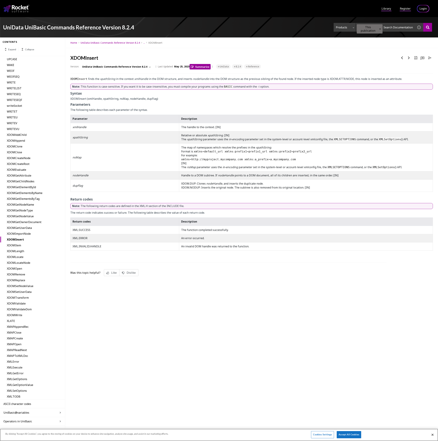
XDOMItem (14, 245)
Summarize (202, 66)
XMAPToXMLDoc (17, 356)
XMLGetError (15, 373)
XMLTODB (13, 396)
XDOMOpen (14, 268)
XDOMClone (14, 146)
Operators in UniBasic (17, 421)
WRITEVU (13, 129)
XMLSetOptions (17, 391)
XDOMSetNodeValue (20, 286)
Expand (12, 49)
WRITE (11, 82)
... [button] (144, 42)
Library (386, 8)
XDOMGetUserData (19, 228)
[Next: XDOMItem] (408, 57)
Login (423, 8)
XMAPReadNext (17, 350)
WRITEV (12, 123)
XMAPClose (14, 332)
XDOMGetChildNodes (20, 181)
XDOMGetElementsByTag (23, 199)
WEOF (10, 71)
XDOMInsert (15, 239)
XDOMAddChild (17, 135)
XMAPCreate (15, 338)
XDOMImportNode (19, 234)
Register (405, 8)
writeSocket (14, 106)
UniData (224, 66)
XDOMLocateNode (18, 263)
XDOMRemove (16, 274)
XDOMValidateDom (19, 309)
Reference (253, 66)
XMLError (13, 362)
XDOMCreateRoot (18, 164)
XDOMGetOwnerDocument (24, 222)
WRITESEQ (14, 94)
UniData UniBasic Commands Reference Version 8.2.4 (110, 42)
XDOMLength (15, 251)
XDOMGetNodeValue (20, 216)
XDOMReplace (16, 280)
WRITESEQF (14, 100)
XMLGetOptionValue (20, 385)
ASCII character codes (17, 404)
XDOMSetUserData (19, 292)
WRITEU (12, 117)
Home (73, 42)
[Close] (432, 434)
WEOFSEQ (13, 77)
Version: (74, 66)
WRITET (12, 111)
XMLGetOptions (17, 379)
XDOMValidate (16, 303)
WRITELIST (14, 88)
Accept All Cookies (349, 434)
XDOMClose (14, 152)
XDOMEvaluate (16, 170)
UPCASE (12, 59)
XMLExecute (14, 367)
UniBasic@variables (16, 412)
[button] (380, 29)
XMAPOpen (14, 344)
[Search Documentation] (427, 27)
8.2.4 (238, 66)
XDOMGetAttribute (19, 175)
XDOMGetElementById (21, 187)
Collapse (29, 49)
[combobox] (385, 27)
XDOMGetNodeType (20, 210)
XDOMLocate (15, 257)
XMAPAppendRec (18, 327)
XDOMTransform (18, 298)
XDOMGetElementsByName (24, 193)
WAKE (10, 65)
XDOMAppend (16, 140)
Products (341, 27)
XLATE (11, 321)
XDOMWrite (14, 315)
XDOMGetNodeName (20, 204)
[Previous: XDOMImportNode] (402, 57)
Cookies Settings (322, 434)
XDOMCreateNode (18, 158)
